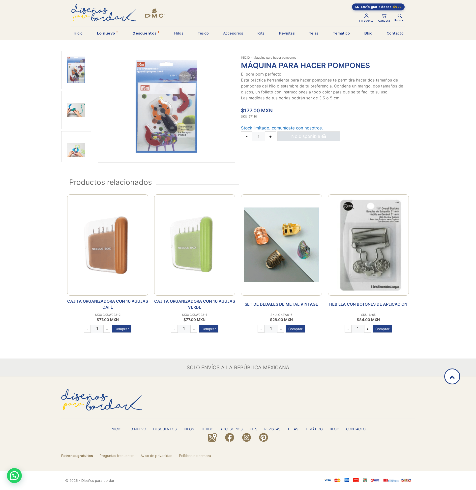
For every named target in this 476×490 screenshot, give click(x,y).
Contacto (395, 33)
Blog (368, 33)
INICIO (245, 57)
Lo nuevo (106, 33)
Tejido (203, 33)
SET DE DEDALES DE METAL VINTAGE (281, 304)
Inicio (77, 33)
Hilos (179, 33)
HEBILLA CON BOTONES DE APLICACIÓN (368, 304)
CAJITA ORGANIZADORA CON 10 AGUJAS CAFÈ (107, 304)
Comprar (122, 329)
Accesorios (233, 33)
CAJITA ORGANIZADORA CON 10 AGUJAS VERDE (194, 304)
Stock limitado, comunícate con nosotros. (282, 127)
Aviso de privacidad (157, 455)
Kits (261, 33)
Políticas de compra (195, 455)
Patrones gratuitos (77, 455)
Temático (341, 33)
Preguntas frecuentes (116, 455)
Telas (314, 33)
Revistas (287, 33)
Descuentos (144, 33)
